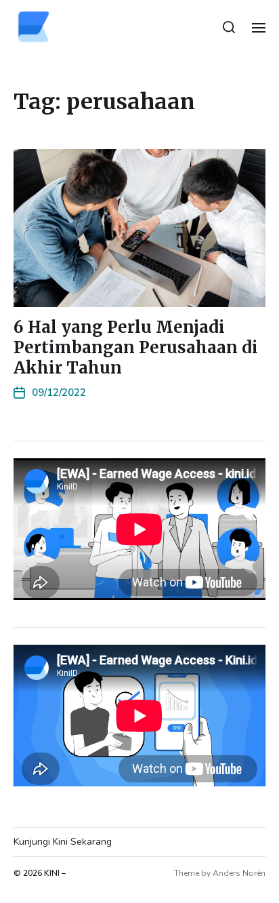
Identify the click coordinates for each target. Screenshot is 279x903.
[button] (229, 27)
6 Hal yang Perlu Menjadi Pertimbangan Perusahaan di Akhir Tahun (136, 347)
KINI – (55, 873)
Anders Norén (239, 873)
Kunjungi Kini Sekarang (63, 841)
